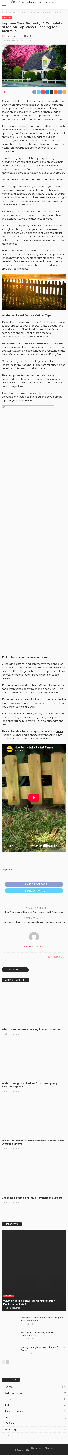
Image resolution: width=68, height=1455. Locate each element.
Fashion (35, 1399)
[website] (5, 957)
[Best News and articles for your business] (34, 1)
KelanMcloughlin (12, 36)
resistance (8, 364)
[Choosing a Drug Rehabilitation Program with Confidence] (10, 1321)
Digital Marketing (35, 1393)
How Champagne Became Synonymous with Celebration (34, 912)
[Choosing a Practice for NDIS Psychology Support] (34, 1174)
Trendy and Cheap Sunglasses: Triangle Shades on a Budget (34, 922)
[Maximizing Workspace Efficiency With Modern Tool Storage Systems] (34, 1117)
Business (6, 17)
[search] (63, 4)
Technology (35, 1429)
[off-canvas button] (4, 4)
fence (59, 731)
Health (35, 1405)
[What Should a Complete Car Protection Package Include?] (34, 1270)
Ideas (35, 1417)
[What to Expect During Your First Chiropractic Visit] (10, 1336)
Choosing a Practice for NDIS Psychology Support (32, 1197)
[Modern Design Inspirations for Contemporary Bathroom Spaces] (34, 1060)
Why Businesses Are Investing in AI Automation (31, 1029)
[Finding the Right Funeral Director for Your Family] (10, 1351)
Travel (35, 1435)
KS (10, 869)
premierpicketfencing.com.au (43, 240)
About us (49, 1448)
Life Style (8, 1296)
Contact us (36, 1448)
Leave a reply (14, 970)
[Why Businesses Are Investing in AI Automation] (34, 1006)
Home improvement (35, 1411)
